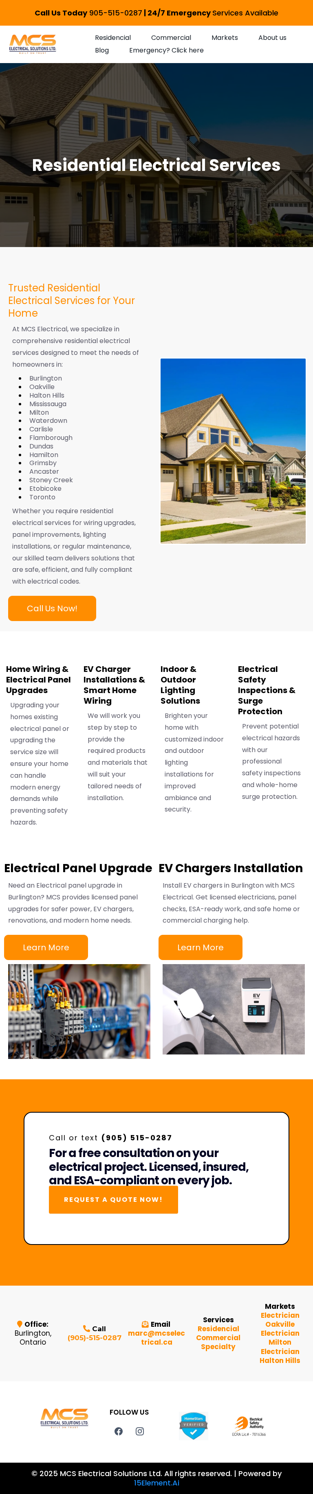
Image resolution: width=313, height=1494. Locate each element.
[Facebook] (118, 1431)
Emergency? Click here (166, 50)
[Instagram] (139, 1431)
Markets (225, 37)
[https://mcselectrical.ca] (32, 44)
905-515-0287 (115, 13)
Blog (102, 50)
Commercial (171, 37)
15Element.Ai (156, 1483)
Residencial (113, 37)
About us (272, 37)
